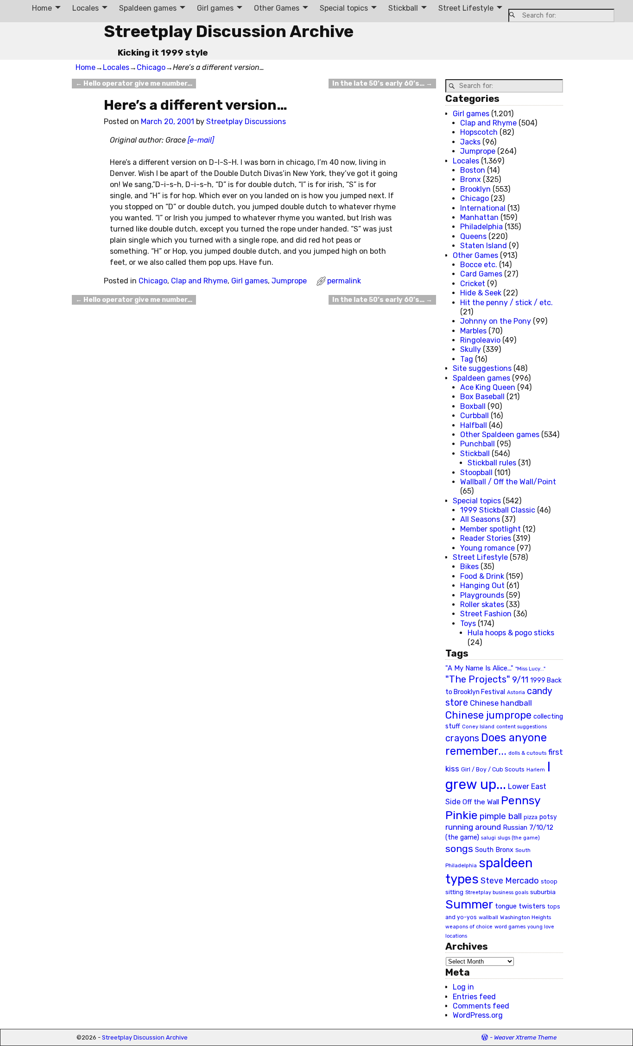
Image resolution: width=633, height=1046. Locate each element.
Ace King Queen (487, 387)
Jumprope (289, 280)
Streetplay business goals (496, 892)
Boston (472, 170)
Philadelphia (481, 226)
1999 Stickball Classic (497, 510)
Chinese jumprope (488, 715)
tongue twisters (520, 906)
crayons (462, 738)
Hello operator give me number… (134, 84)
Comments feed (481, 1006)
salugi (488, 838)
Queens (473, 236)
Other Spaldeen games (499, 434)
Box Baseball (482, 396)
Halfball (473, 425)
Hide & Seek (480, 292)
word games (509, 926)
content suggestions (521, 726)
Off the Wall (480, 802)
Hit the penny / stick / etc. (506, 302)
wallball (488, 917)
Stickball (403, 8)
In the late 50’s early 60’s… (382, 84)
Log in (463, 987)
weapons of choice (469, 927)
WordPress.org (478, 1015)
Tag (466, 359)
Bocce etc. (478, 264)
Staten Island (483, 245)
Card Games (481, 273)
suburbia (543, 892)
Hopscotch (479, 132)
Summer (469, 904)
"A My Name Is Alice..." (479, 668)
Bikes (469, 566)
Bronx (470, 179)
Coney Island (478, 726)
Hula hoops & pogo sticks (511, 632)
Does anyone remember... (496, 744)
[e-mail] (201, 140)
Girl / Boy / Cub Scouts (493, 769)
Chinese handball (501, 703)
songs (459, 848)
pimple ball (501, 816)
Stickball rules (492, 462)
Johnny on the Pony (495, 321)
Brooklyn (475, 189)
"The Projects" (477, 679)
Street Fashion (486, 613)
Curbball (474, 415)
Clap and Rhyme (199, 280)
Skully (470, 349)
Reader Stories (485, 538)
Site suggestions (482, 368)
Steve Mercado (510, 880)
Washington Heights (525, 917)
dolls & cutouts (527, 753)
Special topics (344, 8)
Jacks (470, 142)
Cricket (472, 283)
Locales (85, 8)
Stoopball (476, 472)
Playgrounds (482, 595)
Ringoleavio (480, 340)
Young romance (487, 548)
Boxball (473, 406)
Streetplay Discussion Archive (229, 31)
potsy (548, 817)
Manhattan (479, 217)
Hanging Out (482, 585)
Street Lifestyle (466, 8)
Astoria (516, 692)
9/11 (520, 680)
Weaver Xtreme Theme (525, 1037)
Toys (468, 623)
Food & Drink (482, 576)
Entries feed (474, 996)
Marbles (473, 330)
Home (42, 8)
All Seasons (480, 519)
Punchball (477, 443)
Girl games (215, 8)
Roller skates (482, 604)
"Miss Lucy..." (530, 668)
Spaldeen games (148, 8)
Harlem (535, 770)
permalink (344, 280)
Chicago (151, 67)
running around (473, 827)
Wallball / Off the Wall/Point (508, 481)
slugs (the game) (519, 837)
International (483, 208)
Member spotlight (490, 529)
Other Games (276, 8)
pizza (531, 817)
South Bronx (494, 850)
